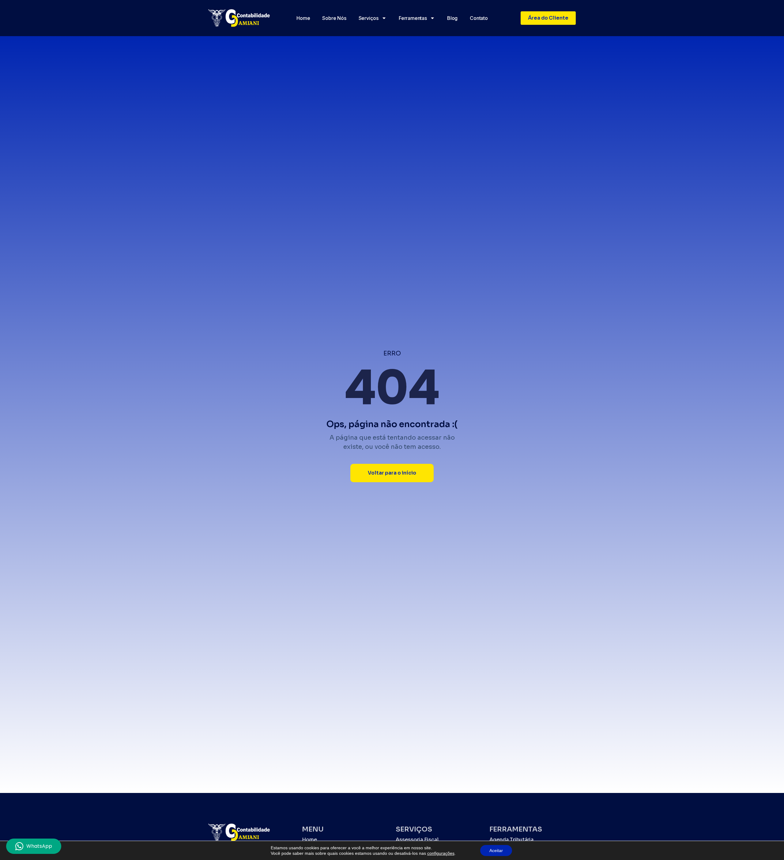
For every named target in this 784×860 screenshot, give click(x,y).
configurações (440, 853)
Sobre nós (334, 18)
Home (303, 18)
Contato (479, 18)
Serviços (369, 18)
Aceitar (496, 850)
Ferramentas (413, 18)
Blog (452, 18)
